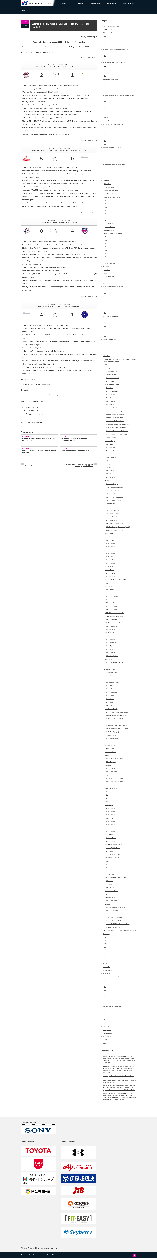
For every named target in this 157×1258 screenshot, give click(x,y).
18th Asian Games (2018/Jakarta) (115, 414)
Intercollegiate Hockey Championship (113, 124)
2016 (106, 220)
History (106, 273)
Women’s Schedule (112, 517)
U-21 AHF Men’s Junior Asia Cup (114, 844)
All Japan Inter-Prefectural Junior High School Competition (119, 32)
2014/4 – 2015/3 (110, 550)
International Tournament (111, 454)
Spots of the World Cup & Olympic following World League (120, 930)
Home (64, 3)
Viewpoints (105, 1043)
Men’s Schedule (111, 503)
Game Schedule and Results (115, 487)
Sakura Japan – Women (110, 368)
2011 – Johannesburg (112, 738)
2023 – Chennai (110, 705)
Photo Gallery (106, 934)
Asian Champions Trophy (112, 384)
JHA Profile (79, 3)
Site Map (105, 963)
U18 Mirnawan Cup (110, 603)
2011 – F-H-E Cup (111, 573)
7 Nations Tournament (111, 679)
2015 (105, 144)
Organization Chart (109, 276)
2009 (105, 943)
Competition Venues (128, 3)
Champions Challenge (111, 437)
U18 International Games (111, 593)
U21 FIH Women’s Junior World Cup (115, 622)
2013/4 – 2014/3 (110, 546)
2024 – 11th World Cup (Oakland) (115, 758)
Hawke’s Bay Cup (111, 457)
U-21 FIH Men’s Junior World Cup (114, 854)
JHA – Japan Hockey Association (39, 1255)
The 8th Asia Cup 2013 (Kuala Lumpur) (116, 434)
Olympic (107, 480)
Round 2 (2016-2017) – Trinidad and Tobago (118, 924)
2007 (105, 937)
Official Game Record (89, 57)
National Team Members (113, 507)
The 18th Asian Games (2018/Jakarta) (116, 725)
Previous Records (110, 227)
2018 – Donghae (110, 397)
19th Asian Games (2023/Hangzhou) (116, 715)
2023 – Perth (109, 583)
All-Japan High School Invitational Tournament (115, 49)
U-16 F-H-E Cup (109, 570)
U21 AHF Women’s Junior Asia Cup (114, 613)
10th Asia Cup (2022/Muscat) (114, 411)
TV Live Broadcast (112, 493)
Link (104, 283)
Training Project (109, 536)
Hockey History (107, 1030)
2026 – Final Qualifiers (112, 656)
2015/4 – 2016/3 (110, 553)
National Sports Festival (109, 339)
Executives (107, 270)
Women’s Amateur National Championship (114, 977)
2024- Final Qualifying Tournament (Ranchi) (118, 527)
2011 (105, 39)
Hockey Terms (107, 1036)
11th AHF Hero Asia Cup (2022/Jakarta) (117, 712)
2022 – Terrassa (110, 652)
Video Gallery (106, 973)
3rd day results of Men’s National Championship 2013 (74, 439)
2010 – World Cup (111, 642)
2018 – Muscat (110, 699)
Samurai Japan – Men (110, 669)
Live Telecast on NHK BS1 (114, 500)
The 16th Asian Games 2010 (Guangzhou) (117, 424)
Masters (107, 755)
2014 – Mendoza (110, 447)
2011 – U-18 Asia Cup (112, 596)
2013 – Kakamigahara (112, 391)
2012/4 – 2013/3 (110, 543)
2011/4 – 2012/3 (110, 540)
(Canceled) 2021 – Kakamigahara (115, 616)
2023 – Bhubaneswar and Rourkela (115, 907)
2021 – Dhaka (109, 702)
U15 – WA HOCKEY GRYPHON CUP (115, 579)
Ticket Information (109, 230)
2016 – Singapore (110, 394)
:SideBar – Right (108, 29)
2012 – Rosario (110, 444)
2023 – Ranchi (110, 404)
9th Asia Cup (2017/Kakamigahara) (115, 421)
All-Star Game (107, 184)
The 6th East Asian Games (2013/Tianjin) (117, 431)
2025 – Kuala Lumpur (111, 771)
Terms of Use (106, 967)
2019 (107, 798)
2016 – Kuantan (110, 695)
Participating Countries (113, 490)
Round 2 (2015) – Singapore (113, 920)
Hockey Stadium (107, 1033)
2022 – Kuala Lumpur (111, 900)
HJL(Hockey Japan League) (32, 422)
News (43, 422)
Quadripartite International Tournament (116, 464)
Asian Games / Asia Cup (111, 407)
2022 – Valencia (110, 470)
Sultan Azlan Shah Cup (111, 788)
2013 (105, 46)
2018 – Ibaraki (110, 381)
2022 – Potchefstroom (112, 768)
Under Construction (108, 970)
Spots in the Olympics (113, 513)
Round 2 (108, 665)
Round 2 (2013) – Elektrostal (114, 917)
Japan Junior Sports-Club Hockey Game (114, 164)
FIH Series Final (109, 450)
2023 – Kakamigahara (112, 619)
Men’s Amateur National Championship (113, 286)
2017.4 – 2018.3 (110, 560)
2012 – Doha (109, 689)
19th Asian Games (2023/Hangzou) (115, 417)
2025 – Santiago (110, 477)
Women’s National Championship (112, 1006)
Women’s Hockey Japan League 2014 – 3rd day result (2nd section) (39, 464)
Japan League (106, 180)
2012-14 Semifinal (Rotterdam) (114, 662)
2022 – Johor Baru (111, 871)
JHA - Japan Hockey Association (39, 1248)
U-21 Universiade (109, 874)
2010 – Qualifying (110, 639)
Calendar (105, 117)
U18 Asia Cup (108, 586)
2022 (106, 364)
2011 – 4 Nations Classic (112, 378)
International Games (110, 752)
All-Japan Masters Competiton (111, 79)
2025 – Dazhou (110, 589)
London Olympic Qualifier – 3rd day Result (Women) (39, 451)
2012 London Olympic (112, 484)
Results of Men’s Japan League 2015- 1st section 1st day (38, 439)
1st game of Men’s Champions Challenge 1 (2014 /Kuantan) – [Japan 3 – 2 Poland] (79, 465)
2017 (105, 313)
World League (108, 659)
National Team (111, 3)
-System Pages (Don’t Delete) (111, 26)
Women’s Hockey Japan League (113, 233)
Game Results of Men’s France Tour (75, 450)
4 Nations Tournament (111, 374)
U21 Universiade (109, 632)
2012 (105, 42)
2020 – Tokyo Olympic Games (114, 523)
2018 (107, 864)
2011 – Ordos (109, 388)
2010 (105, 36)
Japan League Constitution (111, 193)
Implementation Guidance (111, 190)
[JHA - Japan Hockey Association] (40, 5)
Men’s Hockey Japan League (112, 197)
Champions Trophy (110, 441)
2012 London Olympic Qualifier (114, 497)
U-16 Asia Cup (109, 566)
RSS (134, 1255)
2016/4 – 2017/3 (110, 556)
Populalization (106, 1039)
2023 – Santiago (110, 629)
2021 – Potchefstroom (112, 626)
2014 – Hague (109, 646)
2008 (105, 940)
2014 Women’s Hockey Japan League (36, 384)
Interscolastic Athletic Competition (112, 147)
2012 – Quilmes (110, 742)
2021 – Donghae (110, 401)
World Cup (107, 636)
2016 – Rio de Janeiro (112, 520)
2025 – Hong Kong (111, 762)
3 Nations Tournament (111, 371)
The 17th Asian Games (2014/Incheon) (116, 427)
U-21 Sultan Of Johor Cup (112, 857)
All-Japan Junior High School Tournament (114, 62)
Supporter (106, 279)
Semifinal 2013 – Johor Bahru (114, 927)
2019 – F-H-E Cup (111, 576)
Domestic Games (95, 3)
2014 (105, 114)
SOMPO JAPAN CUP (111, 533)
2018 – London (110, 649)
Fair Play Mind (106, 1026)
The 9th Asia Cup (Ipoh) (112, 732)
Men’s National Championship (111, 316)
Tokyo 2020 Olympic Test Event (114, 530)
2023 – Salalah (110, 851)
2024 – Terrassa (110, 474)
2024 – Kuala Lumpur (111, 609)
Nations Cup (108, 467)
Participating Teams (110, 223)
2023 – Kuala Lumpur (111, 606)
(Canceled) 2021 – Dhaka (113, 848)
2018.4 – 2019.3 (110, 563)
